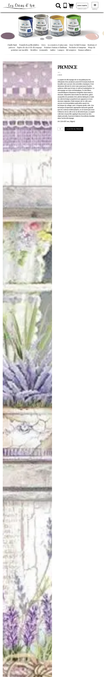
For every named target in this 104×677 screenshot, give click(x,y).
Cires (43, 45)
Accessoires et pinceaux (57, 45)
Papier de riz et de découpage (29, 47)
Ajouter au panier (74, 129)
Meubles (33, 50)
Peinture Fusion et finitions (55, 47)
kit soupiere (71, 50)
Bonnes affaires (84, 50)
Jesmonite (44, 50)
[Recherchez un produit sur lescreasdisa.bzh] (58, 6)
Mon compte (82, 5)
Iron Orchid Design (77, 45)
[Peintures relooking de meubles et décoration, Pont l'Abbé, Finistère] (20, 6)
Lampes (61, 50)
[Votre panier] (71, 6)
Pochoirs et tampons (77, 47)
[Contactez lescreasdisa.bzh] (65, 6)
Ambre (53, 50)
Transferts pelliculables (29, 45)
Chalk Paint (12, 45)
